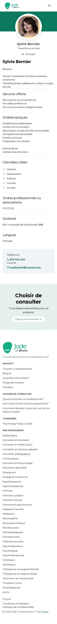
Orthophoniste (11, 537)
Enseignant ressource (15, 477)
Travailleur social (12, 583)
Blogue (7, 373)
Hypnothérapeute (13, 486)
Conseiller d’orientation (16, 440)
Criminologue (11, 458)
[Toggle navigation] (49, 6)
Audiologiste (10, 435)
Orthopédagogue (13, 532)
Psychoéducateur (13, 546)
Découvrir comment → (28, 319)
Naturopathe (10, 518)
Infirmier (8, 490)
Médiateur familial (13, 509)
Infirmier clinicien (13, 500)
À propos (8, 387)
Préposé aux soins (13, 541)
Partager (30, 54)
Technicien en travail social (18, 578)
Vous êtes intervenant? (16, 378)
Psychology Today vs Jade (17, 423)
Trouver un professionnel (17, 368)
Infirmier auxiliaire (13, 495)
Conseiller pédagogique (16, 454)
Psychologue (10, 550)
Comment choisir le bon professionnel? (25, 403)
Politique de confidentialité (18, 607)
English (7, 599)
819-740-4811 (17, 259)
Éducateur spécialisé (15, 467)
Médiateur (9, 514)
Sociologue (9, 564)
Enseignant (9, 472)
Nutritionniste (11, 527)
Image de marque (13, 382)
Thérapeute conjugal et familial (21, 569)
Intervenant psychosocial (17, 504)
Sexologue (9, 560)
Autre (6, 592)
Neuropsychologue (14, 523)
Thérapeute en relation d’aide (20, 574)
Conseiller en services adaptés (20, 449)
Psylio (45, 611)
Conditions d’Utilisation (16, 603)
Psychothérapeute (13, 555)
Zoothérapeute (11, 587)
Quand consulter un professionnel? (23, 399)
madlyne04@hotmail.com (25, 267)
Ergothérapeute (12, 481)
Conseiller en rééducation (17, 444)
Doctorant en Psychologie (17, 463)
